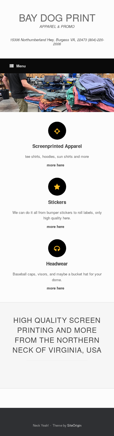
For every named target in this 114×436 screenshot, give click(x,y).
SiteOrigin (74, 425)
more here (56, 165)
